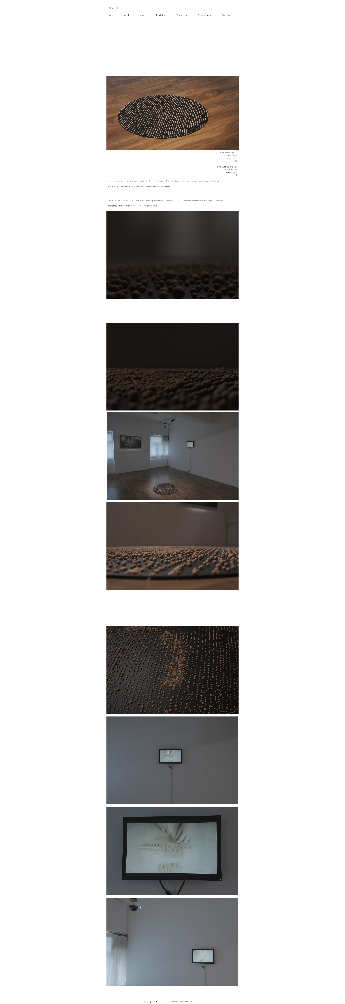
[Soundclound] (156, 1002)
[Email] (145, 1002)
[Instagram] (150, 1002)
